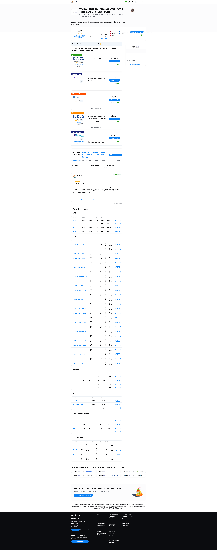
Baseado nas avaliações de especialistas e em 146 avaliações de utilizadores (80, 36)
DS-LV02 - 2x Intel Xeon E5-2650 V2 (79, 290)
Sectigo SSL (75, 400)
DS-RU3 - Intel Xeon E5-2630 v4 (79, 267)
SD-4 (74, 387)
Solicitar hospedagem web (102, 528)
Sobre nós (99, 516)
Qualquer (75, 167)
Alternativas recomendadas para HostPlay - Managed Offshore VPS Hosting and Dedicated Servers (136, 51)
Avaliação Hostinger (79, 83)
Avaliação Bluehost (79, 103)
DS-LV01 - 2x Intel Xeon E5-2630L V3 (80, 276)
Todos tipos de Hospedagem (112, 517)
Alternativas (129, 62)
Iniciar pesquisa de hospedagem (84, 495)
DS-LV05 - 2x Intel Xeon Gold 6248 (79, 345)
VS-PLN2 (74, 223)
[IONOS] (78, 116)
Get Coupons (114, 64)
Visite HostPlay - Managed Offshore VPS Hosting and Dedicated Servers (137, 32)
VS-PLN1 (74, 220)
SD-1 (74, 376)
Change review (85, 199)
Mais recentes (93, 167)
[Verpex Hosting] (78, 135)
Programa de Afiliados (101, 523)
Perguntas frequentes (131, 60)
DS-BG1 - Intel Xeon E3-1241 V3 (79, 244)
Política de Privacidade (101, 536)
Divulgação (99, 531)
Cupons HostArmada (126, 521)
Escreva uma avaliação (116, 154)
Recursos (110, 1)
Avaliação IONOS (78, 122)
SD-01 (74, 420)
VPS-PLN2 (75, 449)
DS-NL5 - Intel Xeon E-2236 (78, 299)
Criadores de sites (112, 542)
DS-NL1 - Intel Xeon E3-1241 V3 (79, 258)
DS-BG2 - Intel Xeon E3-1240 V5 (79, 249)
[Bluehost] (78, 97)
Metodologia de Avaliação (131, 4)
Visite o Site (113, 61)
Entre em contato (100, 518)
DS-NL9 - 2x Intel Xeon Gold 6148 (79, 363)
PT (144, 1)
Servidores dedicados (113, 537)
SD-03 (74, 428)
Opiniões (95, 1)
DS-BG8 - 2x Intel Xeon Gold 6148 (79, 340)
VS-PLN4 (74, 231)
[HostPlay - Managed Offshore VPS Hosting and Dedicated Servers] (74, 12)
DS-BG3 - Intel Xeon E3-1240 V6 (79, 253)
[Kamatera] (78, 58)
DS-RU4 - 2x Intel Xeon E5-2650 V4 (79, 294)
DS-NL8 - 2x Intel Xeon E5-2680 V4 (79, 349)
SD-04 (74, 431)
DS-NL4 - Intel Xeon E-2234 (78, 285)
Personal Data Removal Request (101, 534)
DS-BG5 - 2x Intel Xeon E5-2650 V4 (79, 304)
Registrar (75, 529)
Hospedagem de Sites (113, 519)
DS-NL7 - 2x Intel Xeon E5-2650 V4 (79, 322)
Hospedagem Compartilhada (112, 525)
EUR (139, 1)
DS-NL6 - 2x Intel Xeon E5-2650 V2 (79, 313)
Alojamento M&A (79, 541)
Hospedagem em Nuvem (114, 535)
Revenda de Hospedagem (114, 540)
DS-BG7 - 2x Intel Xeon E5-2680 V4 (79, 336)
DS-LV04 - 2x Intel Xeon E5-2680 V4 (79, 331)
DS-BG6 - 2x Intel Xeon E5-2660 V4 (79, 317)
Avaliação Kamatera (79, 64)
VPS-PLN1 (75, 445)
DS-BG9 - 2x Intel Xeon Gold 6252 (79, 354)
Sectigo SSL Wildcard (77, 408)
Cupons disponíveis (137, 35)
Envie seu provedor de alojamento (101, 526)
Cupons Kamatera (125, 518)
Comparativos (102, 1)
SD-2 (74, 380)
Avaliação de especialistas (132, 54)
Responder (77, 199)
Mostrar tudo (104, 38)
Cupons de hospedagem (120, 1)
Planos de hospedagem (131, 58)
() (93, 199)
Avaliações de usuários (131, 56)
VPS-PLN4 (75, 458)
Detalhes (118, 220)
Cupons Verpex (125, 527)
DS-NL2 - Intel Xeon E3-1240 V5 (79, 262)
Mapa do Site (99, 521)
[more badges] (134, 11)
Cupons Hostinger (125, 523)
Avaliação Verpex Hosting (79, 141)
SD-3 (74, 384)
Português (111, 167)
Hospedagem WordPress (114, 522)
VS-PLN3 (74, 227)
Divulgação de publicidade (141, 4)
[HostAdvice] (76, 2)
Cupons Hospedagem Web (127, 516)
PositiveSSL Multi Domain (78, 404)
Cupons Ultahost (125, 525)
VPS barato (111, 533)
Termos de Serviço (100, 539)
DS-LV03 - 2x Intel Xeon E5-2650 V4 (79, 308)
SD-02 (74, 424)
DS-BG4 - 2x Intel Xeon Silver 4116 (79, 281)
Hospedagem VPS (112, 531)
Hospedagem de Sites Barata (113, 528)
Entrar (84, 529)
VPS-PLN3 (75, 454)
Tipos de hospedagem (87, 1)
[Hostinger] (78, 77)
